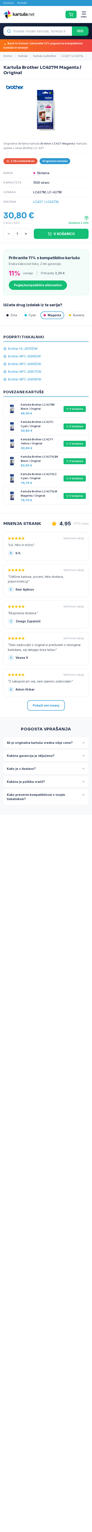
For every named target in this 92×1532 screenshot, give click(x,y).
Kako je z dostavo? (21, 768)
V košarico (76, 408)
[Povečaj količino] (26, 234)
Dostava (8, 2)
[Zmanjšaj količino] (9, 234)
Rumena (78, 315)
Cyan (32, 315)
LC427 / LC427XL (73, 56)
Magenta (54, 315)
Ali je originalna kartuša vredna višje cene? (40, 742)
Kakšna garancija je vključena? (30, 755)
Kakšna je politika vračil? (26, 781)
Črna (13, 315)
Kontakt (22, 2)
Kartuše (23, 56)
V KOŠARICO (64, 234)
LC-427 (38, 148)
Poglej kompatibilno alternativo (38, 285)
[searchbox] (37, 31)
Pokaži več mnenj (46, 705)
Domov (8, 56)
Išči (80, 31)
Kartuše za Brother (44, 56)
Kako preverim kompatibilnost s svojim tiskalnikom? (36, 797)
